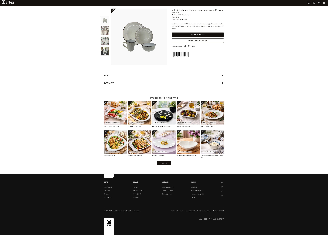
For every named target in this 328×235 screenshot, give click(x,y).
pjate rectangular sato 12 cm (185, 126)
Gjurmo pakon (167, 194)
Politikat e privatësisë (191, 210)
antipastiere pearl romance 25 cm (186, 155)
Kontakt (193, 197)
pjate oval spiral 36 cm (207, 126)
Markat (135, 187)
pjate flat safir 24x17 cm (135, 155)
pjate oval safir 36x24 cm (111, 126)
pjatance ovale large (158, 155)
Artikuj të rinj (137, 194)
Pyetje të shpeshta (197, 190)
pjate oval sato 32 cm (134, 126)
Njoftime (107, 190)
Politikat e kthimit (218, 210)
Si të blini (194, 187)
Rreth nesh (108, 187)
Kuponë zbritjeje (167, 190)
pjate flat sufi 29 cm (109, 155)
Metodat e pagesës (197, 194)
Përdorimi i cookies (205, 210)
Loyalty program (167, 187)
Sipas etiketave (138, 190)
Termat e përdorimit (177, 210)
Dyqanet (107, 194)
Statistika (136, 197)
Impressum (108, 197)
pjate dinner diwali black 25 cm (161, 126)
